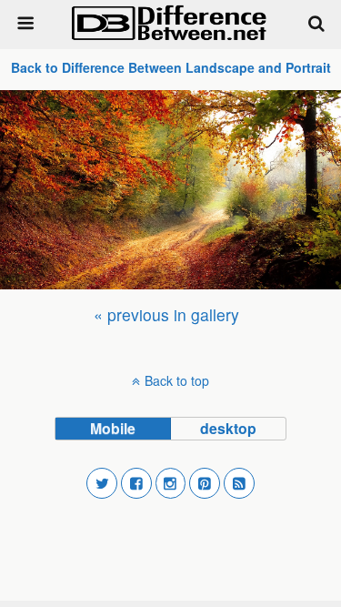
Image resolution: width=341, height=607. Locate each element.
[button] (101, 483)
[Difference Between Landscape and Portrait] (170, 189)
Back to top (177, 380)
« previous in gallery (166, 314)
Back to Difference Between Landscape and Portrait (171, 67)
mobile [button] (112, 428)
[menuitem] (166, 314)
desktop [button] (228, 428)
